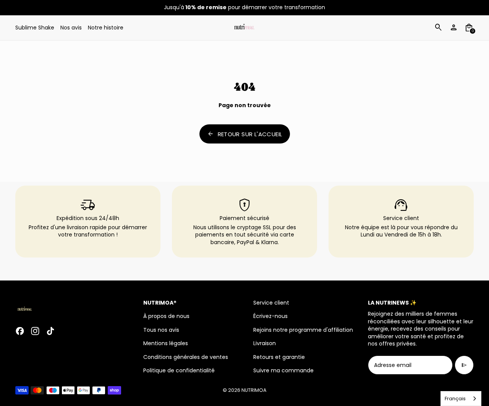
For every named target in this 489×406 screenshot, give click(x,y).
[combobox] (460, 398)
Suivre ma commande (283, 370)
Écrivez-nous (270, 316)
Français (455, 398)
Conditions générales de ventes (185, 357)
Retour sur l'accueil (244, 134)
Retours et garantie (279, 357)
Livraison (264, 343)
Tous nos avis (161, 330)
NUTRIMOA (253, 390)
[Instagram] (35, 331)
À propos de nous (166, 316)
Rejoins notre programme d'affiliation (303, 330)
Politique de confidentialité (179, 370)
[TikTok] (50, 331)
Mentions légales (165, 343)
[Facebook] (19, 331)
